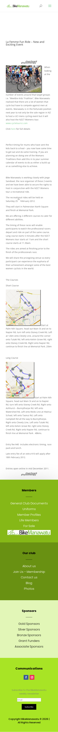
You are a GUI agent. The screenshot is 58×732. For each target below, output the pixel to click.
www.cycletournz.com (17, 123)
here (13, 128)
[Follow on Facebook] (26, 677)
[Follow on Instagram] (32, 677)
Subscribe (29, 706)
